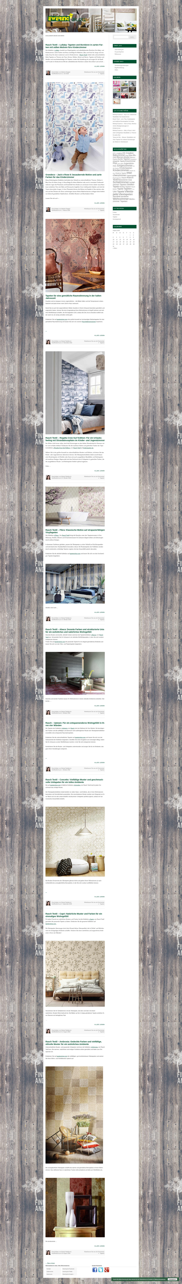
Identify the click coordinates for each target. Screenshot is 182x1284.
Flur (115, 163)
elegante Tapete (119, 161)
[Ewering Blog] (91, 31)
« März (115, 248)
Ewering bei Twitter (67, 1271)
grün (122, 163)
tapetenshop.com (62, 319)
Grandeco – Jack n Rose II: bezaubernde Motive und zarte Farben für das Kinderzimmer (74, 175)
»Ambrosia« (94, 1047)
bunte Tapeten (124, 159)
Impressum (49, 1274)
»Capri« (91, 919)
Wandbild (116, 196)
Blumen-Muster (123, 157)
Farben (115, 212)
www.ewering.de (119, 49)
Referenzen (118, 54)
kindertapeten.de (88, 448)
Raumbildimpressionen (89, 321)
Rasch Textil (83, 55)
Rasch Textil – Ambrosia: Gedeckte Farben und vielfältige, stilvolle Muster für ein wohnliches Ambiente (74, 1042)
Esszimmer (130, 161)
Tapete (120, 189)
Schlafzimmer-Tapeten (124, 183)
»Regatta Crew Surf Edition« (61, 448)
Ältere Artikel (50, 1263)
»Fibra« (56, 535)
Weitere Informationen (160, 1279)
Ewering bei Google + (68, 1274)
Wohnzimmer (121, 198)
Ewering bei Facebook (68, 1269)
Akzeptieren (172, 1279)
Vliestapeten (125, 194)
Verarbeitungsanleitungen (121, 65)
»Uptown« (65, 728)
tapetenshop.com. (51, 924)
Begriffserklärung (119, 67)
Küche (131, 170)
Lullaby (57, 50)
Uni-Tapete (118, 191)
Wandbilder (125, 196)
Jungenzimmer (124, 165)
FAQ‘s (116, 70)
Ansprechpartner (119, 52)
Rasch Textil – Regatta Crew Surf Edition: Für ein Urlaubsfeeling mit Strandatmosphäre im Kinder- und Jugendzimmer (75, 439)
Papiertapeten (117, 178)
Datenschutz (50, 1271)
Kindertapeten (125, 168)
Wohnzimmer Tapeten (124, 200)
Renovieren (123, 180)
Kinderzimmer (121, 170)
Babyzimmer (119, 155)
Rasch (72, 728)
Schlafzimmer (121, 182)
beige (126, 155)
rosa (130, 180)
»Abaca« (93, 635)
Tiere (133, 189)
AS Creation (128, 153)
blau (131, 155)
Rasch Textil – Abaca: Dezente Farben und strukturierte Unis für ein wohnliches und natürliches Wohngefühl (75, 630)
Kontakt (49, 1269)
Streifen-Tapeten (125, 187)
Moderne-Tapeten (121, 173)
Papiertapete (131, 176)
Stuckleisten (116, 214)
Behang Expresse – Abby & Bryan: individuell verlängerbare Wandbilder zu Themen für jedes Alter (124, 133)
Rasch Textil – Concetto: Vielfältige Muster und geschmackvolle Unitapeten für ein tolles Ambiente (74, 780)
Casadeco (133, 159)
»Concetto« (77, 785)
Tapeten (102, 73)
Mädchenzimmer (122, 174)
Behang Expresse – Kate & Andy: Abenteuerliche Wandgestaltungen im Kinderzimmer (124, 126)
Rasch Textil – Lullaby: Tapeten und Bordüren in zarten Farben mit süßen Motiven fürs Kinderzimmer (74, 46)
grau (118, 163)
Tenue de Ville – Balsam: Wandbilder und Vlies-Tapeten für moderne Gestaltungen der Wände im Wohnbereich (124, 140)
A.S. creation (117, 153)
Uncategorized (117, 219)
